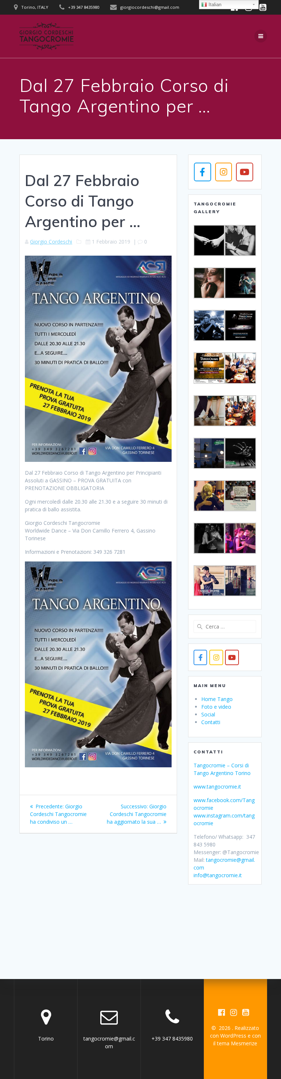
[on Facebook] (202, 172)
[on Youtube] (244, 172)
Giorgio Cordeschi (51, 241)
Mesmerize (244, 1043)
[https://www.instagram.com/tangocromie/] (216, 657)
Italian (214, 4)
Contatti (210, 722)
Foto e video (216, 706)
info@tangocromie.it (218, 875)
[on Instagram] (223, 172)
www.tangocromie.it (217, 786)
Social (208, 714)
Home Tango (217, 699)
